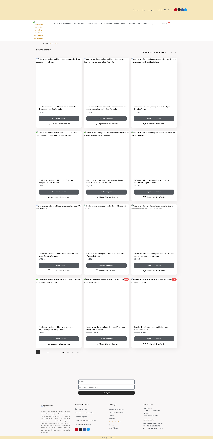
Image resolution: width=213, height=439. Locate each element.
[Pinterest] (175, 9)
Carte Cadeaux (143, 23)
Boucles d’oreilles (115, 422)
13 (73, 352)
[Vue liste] (175, 52)
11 (63, 352)
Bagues (111, 425)
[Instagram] (179, 9)
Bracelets (112, 419)
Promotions (131, 23)
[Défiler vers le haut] (210, 429)
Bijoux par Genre (92, 23)
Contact (159, 10)
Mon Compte (168, 10)
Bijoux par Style (106, 23)
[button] (48, 23)
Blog (143, 10)
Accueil (45, 43)
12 (68, 352)
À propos (151, 10)
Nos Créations (78, 23)
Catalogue (136, 10)
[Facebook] (182, 9)
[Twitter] (185, 9)
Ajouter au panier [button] (59, 118)
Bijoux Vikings (119, 23)
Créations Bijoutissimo (116, 412)
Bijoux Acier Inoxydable (62, 23)
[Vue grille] (171, 52)
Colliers (111, 415)
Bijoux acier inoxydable (116, 409)
